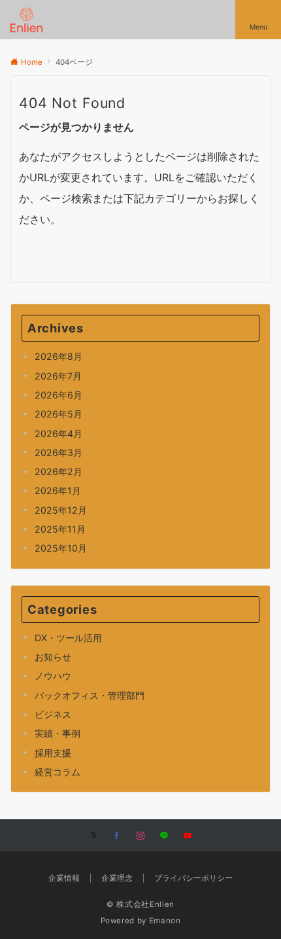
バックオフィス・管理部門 (89, 695)
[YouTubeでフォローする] (187, 836)
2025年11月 (60, 529)
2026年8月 (58, 356)
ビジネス (53, 714)
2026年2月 (58, 471)
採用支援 (53, 752)
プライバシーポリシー (193, 878)
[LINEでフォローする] (164, 836)
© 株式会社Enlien (140, 904)
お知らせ (53, 656)
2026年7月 (58, 375)
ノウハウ (53, 675)
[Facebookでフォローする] (117, 836)
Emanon (165, 920)
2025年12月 (61, 510)
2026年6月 (58, 394)
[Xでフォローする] (93, 836)
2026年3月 (58, 452)
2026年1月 (58, 490)
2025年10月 (61, 548)
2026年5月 (58, 413)
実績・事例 (57, 733)
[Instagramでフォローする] (140, 836)
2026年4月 (58, 433)
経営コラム (57, 771)
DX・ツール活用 (68, 637)
